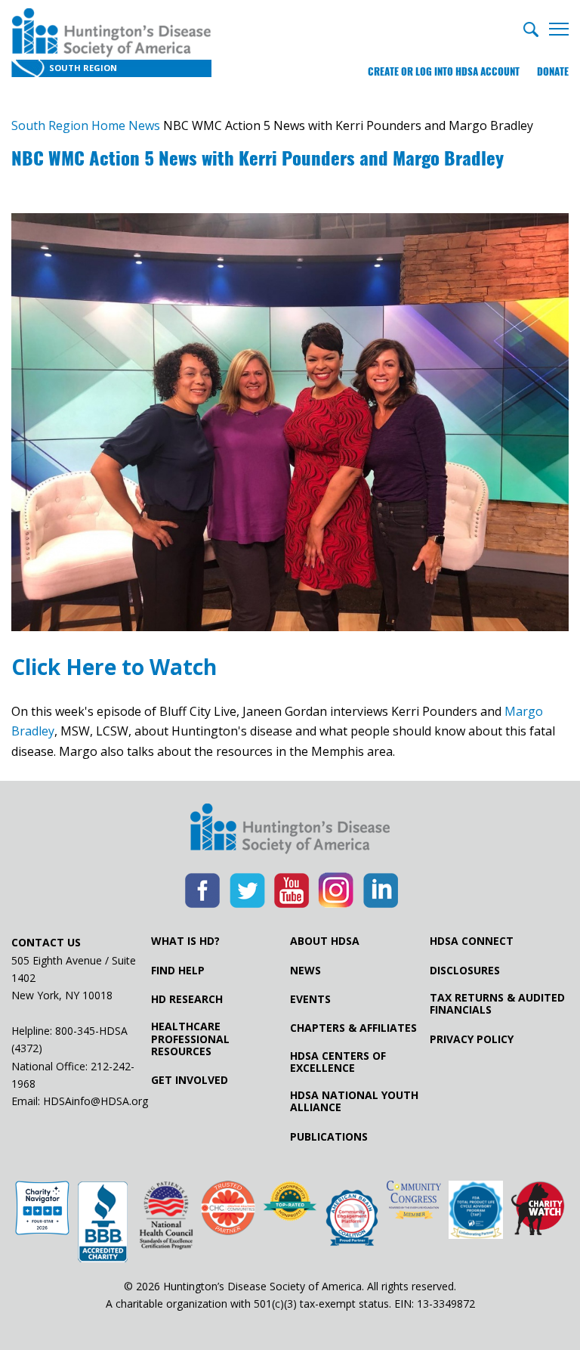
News (305, 971)
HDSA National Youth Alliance (354, 1101)
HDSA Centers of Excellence (338, 1062)
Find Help (178, 971)
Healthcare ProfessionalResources (190, 1038)
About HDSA (324, 941)
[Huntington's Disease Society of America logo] (290, 829)
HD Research (187, 999)
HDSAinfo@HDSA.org (95, 1101)
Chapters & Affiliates (353, 1028)
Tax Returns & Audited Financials (497, 1004)
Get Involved (189, 1080)
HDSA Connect (472, 941)
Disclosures (465, 971)
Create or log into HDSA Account (444, 71)
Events (310, 999)
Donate (553, 71)
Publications (329, 1137)
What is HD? (185, 941)
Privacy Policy (472, 1039)
